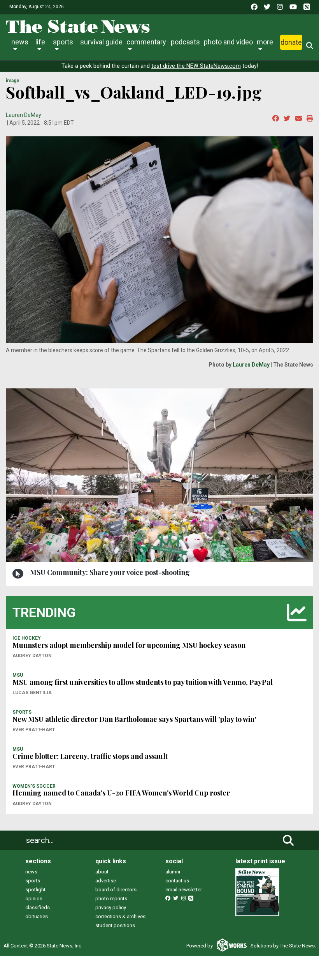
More (265, 42)
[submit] (288, 840)
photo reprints (111, 898)
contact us (177, 881)
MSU (17, 675)
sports (32, 881)
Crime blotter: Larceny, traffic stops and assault (90, 756)
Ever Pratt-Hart (33, 729)
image (12, 80)
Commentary (146, 42)
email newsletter (183, 890)
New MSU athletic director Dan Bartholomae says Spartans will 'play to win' (134, 719)
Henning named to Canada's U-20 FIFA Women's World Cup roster (121, 792)
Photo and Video (228, 42)
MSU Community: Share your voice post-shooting (110, 572)
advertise (105, 881)
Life (40, 42)
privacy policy (110, 907)
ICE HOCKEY (26, 638)
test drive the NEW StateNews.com (196, 66)
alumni (172, 872)
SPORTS (22, 712)
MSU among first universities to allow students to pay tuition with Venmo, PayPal (142, 682)
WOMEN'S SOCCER (34, 786)
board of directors (116, 890)
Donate (291, 42)
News (19, 42)
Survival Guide (101, 42)
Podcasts (185, 42)
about (102, 872)
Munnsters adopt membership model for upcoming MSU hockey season (128, 645)
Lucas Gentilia (32, 692)
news (31, 872)
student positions (115, 925)
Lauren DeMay (23, 115)
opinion (33, 898)
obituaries (36, 916)
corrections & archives (120, 916)
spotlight (35, 890)
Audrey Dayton (32, 655)
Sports (63, 42)
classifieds (37, 907)
